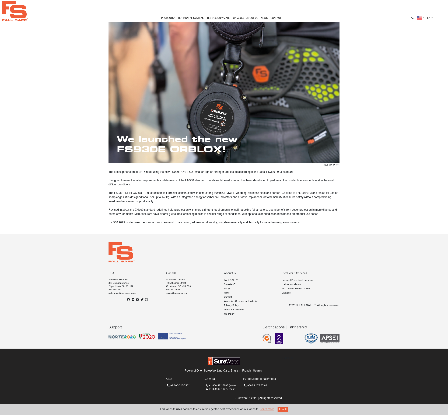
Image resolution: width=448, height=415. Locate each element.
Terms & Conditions (234, 309)
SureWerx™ (230, 284)
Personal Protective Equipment (297, 280)
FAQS (227, 288)
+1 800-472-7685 (218, 385)
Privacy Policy (231, 305)
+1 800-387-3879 (218, 388)
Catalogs (286, 292)
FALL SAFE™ (231, 280)
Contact (228, 297)
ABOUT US (252, 18)
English (236, 370)
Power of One (193, 370)
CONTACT (276, 18)
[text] (224, 229)
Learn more (267, 409)
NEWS (264, 18)
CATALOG (238, 18)
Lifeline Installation (291, 284)
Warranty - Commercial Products (240, 301)
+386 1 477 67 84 (257, 385)
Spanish (257, 370)
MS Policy (229, 313)
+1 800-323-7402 (180, 385)
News (227, 292)
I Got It (283, 409)
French (246, 370)
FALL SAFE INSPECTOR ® (296, 288)
